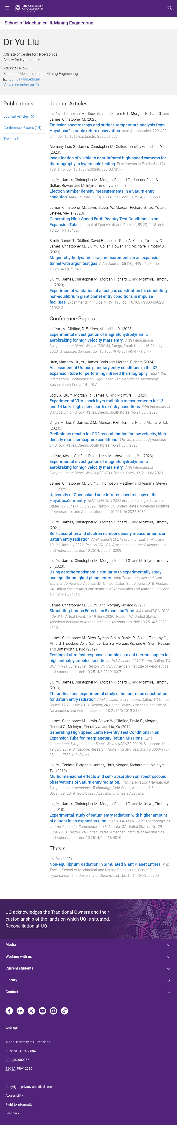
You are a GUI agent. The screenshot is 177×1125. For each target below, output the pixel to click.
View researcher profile (21, 85)
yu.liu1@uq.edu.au (25, 79)
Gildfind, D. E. (78, 329)
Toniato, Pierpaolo (76, 765)
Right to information (20, 1104)
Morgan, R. (83, 395)
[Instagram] (53, 1011)
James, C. (101, 395)
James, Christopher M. (68, 119)
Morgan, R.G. (109, 422)
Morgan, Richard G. (146, 113)
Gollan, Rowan (61, 185)
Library (11, 980)
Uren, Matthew (61, 362)
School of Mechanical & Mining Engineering (49, 23)
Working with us (19, 956)
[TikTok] (64, 1011)
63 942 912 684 (24, 1051)
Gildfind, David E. (90, 241)
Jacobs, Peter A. (146, 180)
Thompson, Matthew (78, 113)
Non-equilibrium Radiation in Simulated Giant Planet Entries (105, 864)
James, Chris (97, 362)
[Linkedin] (20, 1011)
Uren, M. (97, 329)
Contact (12, 992)
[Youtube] (42, 1011)
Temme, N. (130, 422)
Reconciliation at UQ (26, 926)
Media (11, 944)
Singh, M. (57, 422)
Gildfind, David (85, 456)
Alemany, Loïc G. (63, 146)
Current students (19, 968)
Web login (12, 1028)
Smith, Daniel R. (62, 241)
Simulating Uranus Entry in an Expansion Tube (92, 611)
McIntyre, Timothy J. (97, 185)
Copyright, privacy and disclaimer (29, 1087)
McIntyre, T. (126, 395)
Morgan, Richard (129, 362)
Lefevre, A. (58, 329)
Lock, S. (56, 395)
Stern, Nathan (159, 643)
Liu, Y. (116, 329)
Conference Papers (22, 127)
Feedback (12, 1113)
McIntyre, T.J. (157, 422)
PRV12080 (24, 1068)
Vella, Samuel (90, 643)
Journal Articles (18, 116)
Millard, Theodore (64, 643)
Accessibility (14, 1095)
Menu (7, 8)
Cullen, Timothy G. (131, 146)
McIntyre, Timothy (153, 522)
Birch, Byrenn (98, 638)
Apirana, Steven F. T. (113, 113)
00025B (24, 1060)
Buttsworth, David (71, 649)
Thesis (11, 139)
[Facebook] (9, 1011)
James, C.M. (87, 422)
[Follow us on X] (31, 1011)
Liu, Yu (55, 113)
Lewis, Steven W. (101, 207)
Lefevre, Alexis (61, 213)
